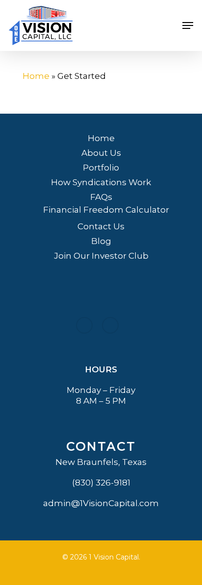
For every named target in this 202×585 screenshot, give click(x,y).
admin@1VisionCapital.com (101, 503)
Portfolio (101, 167)
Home (36, 76)
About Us (101, 153)
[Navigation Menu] (187, 25)
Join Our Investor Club (101, 256)
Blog (101, 241)
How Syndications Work (101, 182)
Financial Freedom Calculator (106, 210)
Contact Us (101, 226)
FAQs (101, 197)
